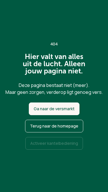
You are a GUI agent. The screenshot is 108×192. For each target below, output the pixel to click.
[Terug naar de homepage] (54, 126)
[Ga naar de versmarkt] (54, 109)
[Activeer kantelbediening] (54, 143)
